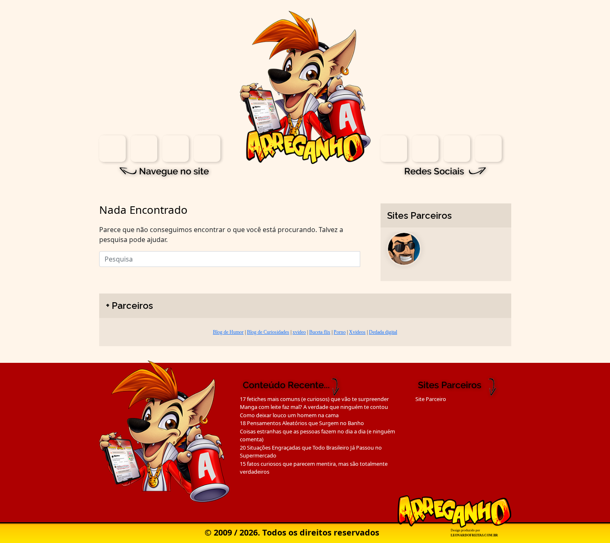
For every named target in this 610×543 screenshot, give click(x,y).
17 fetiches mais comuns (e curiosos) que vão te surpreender (314, 399)
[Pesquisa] (365, 257)
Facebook (425, 148)
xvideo (299, 332)
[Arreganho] (305, 86)
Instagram (394, 148)
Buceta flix (319, 332)
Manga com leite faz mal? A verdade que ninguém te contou (314, 407)
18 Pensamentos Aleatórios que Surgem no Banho (302, 423)
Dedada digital (383, 332)
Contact (207, 148)
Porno (340, 332)
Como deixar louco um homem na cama (289, 415)
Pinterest (488, 148)
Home (112, 148)
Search (144, 148)
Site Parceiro (430, 399)
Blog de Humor (228, 332)
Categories (175, 148)
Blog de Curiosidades (268, 332)
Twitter (457, 148)
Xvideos (357, 332)
